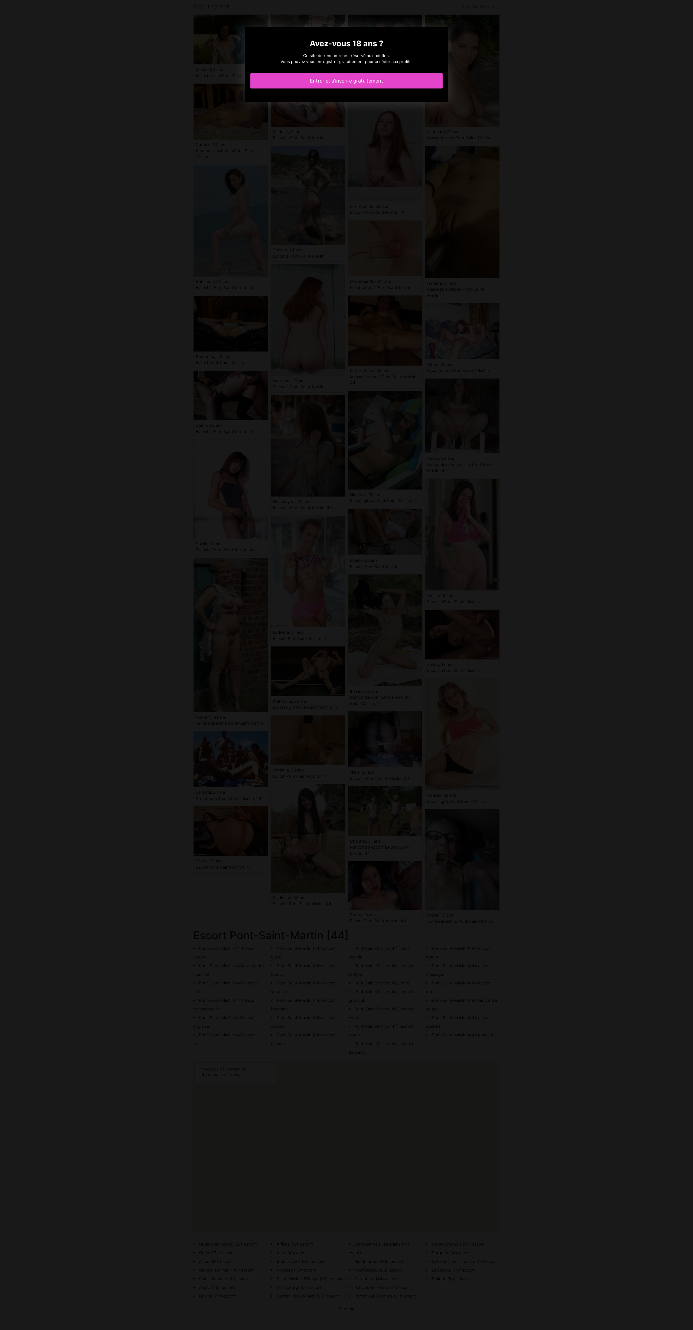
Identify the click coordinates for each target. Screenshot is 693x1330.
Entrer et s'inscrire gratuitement (346, 81)
